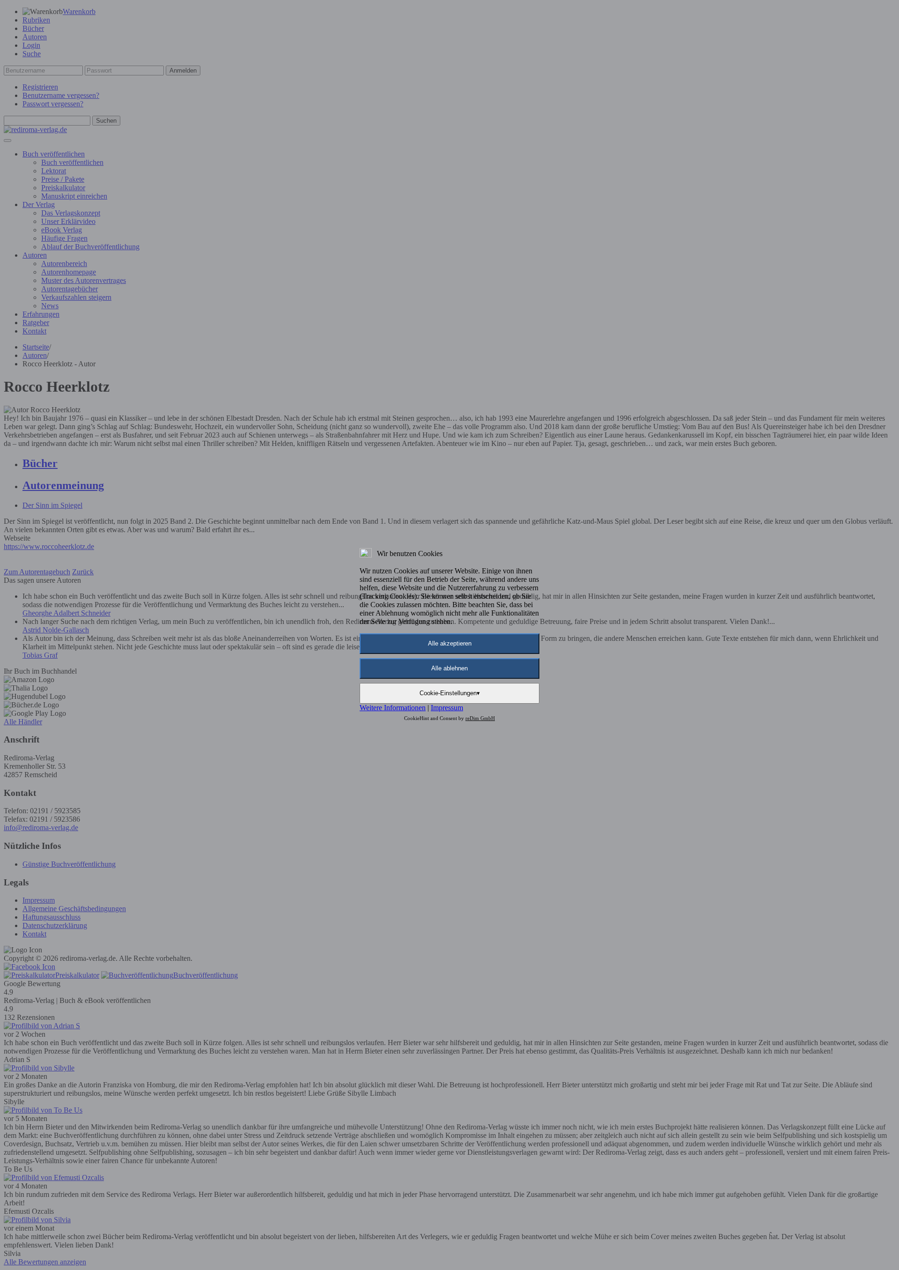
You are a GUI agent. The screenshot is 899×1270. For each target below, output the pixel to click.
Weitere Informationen (393, 708)
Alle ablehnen (449, 668)
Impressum (447, 708)
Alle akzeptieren (450, 643)
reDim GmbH (480, 718)
